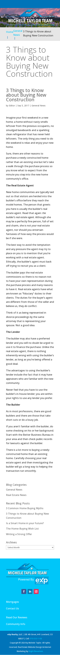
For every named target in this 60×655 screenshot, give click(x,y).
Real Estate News (16, 495)
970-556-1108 (36, 638)
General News (39, 105)
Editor (12, 105)
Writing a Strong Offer (19, 534)
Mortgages (12, 602)
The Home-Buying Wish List (22, 528)
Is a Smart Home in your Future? (25, 523)
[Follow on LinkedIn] (30, 591)
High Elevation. (36, 651)
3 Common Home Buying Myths (24, 508)
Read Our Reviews (16, 617)
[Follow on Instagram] (36, 591)
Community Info (15, 624)
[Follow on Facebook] (23, 591)
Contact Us (12, 608)
